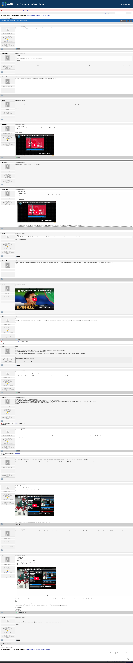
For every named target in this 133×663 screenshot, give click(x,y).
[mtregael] (7, 353)
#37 (16, 484)
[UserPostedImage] (19, 600)
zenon (3, 100)
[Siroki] (7, 561)
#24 (16, 100)
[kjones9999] (7, 464)
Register (28, 10)
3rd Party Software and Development (18, 15)
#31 (16, 316)
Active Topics (96, 13)
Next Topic (129, 23)
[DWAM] (7, 30)
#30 (16, 284)
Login (23, 10)
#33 (16, 370)
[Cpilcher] (7, 169)
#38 (16, 529)
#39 (16, 555)
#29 (16, 260)
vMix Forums (3, 15)
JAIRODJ (4, 397)
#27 (16, 189)
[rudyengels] (7, 130)
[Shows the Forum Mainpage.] (7, 4)
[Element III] (7, 60)
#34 (16, 397)
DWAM (3, 26)
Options (122, 20)
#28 (16, 233)
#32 (16, 346)
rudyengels (4, 124)
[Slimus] (7, 290)
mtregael (4, 346)
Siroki (3, 555)
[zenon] (7, 106)
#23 (16, 76)
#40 (16, 617)
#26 (16, 162)
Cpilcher (4, 162)
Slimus (3, 284)
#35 (16, 428)
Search (101, 13)
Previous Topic (5, 22)
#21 (16, 26)
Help (105, 13)
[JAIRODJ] (7, 404)
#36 (16, 457)
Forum (90, 13)
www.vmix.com (126, 4)
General (8, 15)
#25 (16, 124)
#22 (16, 53)
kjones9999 (4, 457)
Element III (4, 53)
